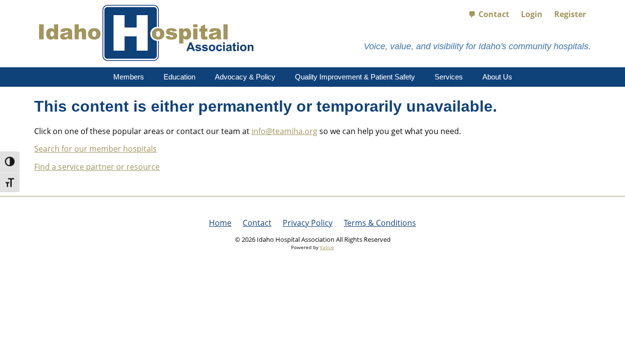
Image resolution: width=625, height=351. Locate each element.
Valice (327, 247)
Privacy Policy (308, 222)
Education (179, 77)
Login (531, 14)
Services (449, 77)
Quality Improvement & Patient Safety (355, 77)
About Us (497, 77)
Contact (494, 14)
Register (570, 14)
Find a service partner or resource (97, 166)
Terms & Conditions (380, 222)
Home (220, 222)
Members (128, 77)
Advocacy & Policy (245, 77)
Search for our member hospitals (95, 148)
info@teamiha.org (284, 131)
